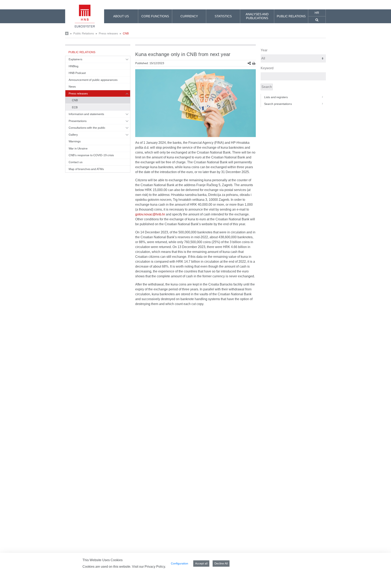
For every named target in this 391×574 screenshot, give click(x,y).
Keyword (267, 68)
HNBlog (73, 66)
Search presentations (278, 103)
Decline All (221, 563)
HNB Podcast (77, 73)
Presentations (78, 121)
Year (264, 50)
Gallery (73, 134)
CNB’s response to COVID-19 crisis (91, 155)
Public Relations (83, 33)
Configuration (179, 563)
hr (317, 12)
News (72, 86)
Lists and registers (276, 97)
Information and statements (86, 114)
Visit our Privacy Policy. (149, 566)
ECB (75, 107)
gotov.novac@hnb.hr (150, 214)
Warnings (75, 141)
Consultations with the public (87, 127)
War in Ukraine (78, 148)
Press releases (108, 33)
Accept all (201, 563)
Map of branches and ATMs (86, 169)
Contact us (75, 162)
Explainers (75, 59)
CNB (126, 33)
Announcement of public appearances (93, 79)
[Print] (254, 63)
